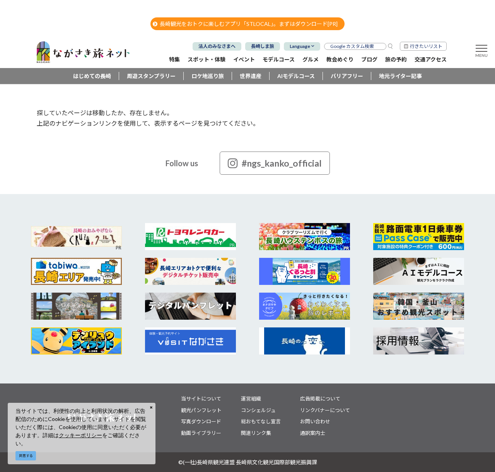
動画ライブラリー (201, 433)
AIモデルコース (296, 76)
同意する (26, 455)
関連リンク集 (256, 433)
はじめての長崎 (92, 76)
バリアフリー (347, 76)
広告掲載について (320, 398)
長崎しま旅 (262, 46)
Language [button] (300, 46)
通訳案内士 (312, 433)
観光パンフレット (201, 410)
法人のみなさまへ (217, 46)
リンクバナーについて (325, 410)
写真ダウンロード (201, 421)
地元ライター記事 (400, 76)
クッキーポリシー (80, 435)
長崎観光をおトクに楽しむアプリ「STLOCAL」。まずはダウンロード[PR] (249, 23)
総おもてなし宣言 (261, 421)
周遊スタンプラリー (151, 76)
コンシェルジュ (258, 410)
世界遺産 (250, 76)
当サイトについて (201, 398)
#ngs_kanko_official (282, 163)
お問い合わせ (315, 421)
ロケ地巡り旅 (207, 76)
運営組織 (251, 398)
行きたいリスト (426, 46)
